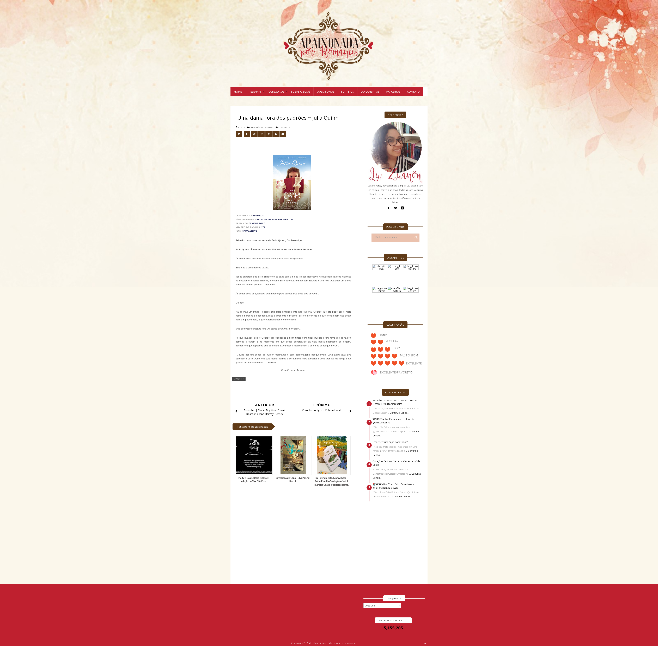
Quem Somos (325, 91)
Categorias (276, 91)
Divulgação (239, 379)
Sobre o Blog (300, 91)
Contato (413, 91)
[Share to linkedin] (275, 134)
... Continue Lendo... (398, 412)
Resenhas (255, 91)
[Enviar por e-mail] (282, 134)
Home (238, 91)
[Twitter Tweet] (239, 134)
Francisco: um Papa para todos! (390, 442)
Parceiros (393, 91)
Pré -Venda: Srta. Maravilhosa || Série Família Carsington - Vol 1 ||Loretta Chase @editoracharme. (331, 481)
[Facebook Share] (247, 134)
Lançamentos (370, 91)
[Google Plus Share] (254, 134)
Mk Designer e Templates (341, 643)
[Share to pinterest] (268, 134)
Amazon (300, 370)
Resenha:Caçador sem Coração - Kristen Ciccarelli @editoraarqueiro (395, 402)
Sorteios (347, 91)
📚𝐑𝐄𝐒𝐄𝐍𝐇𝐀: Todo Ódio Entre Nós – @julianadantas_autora (393, 486)
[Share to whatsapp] (261, 134)
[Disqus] (295, 536)
